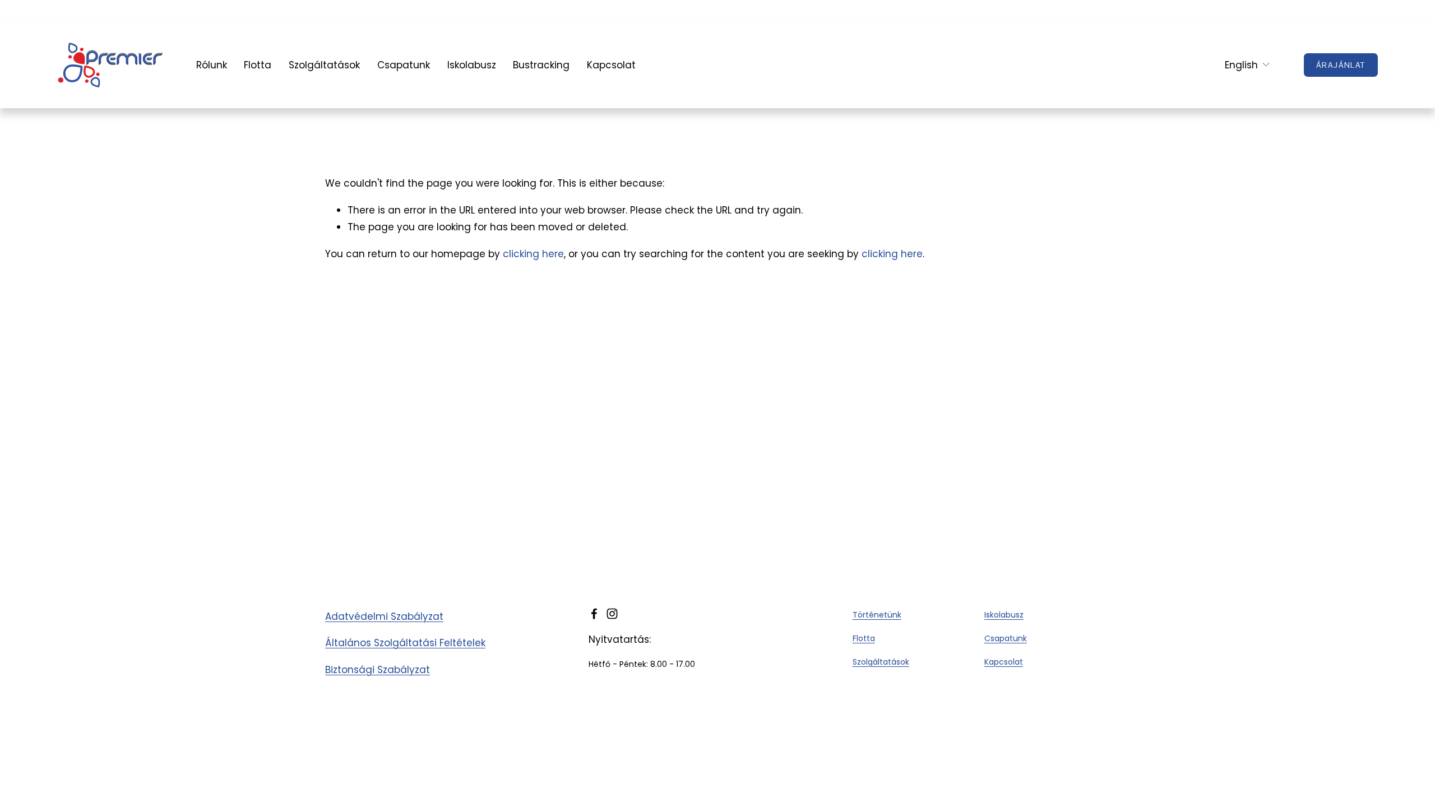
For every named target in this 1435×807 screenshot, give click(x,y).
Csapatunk (403, 65)
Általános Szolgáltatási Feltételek (405, 643)
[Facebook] (594, 613)
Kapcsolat (611, 65)
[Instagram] (612, 613)
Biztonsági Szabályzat (377, 669)
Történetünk (877, 614)
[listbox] (1240, 65)
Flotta (257, 65)
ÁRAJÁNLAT (1340, 65)
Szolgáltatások (324, 65)
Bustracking (541, 65)
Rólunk (211, 65)
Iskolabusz (471, 65)
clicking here (533, 254)
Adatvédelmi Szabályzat (384, 616)
